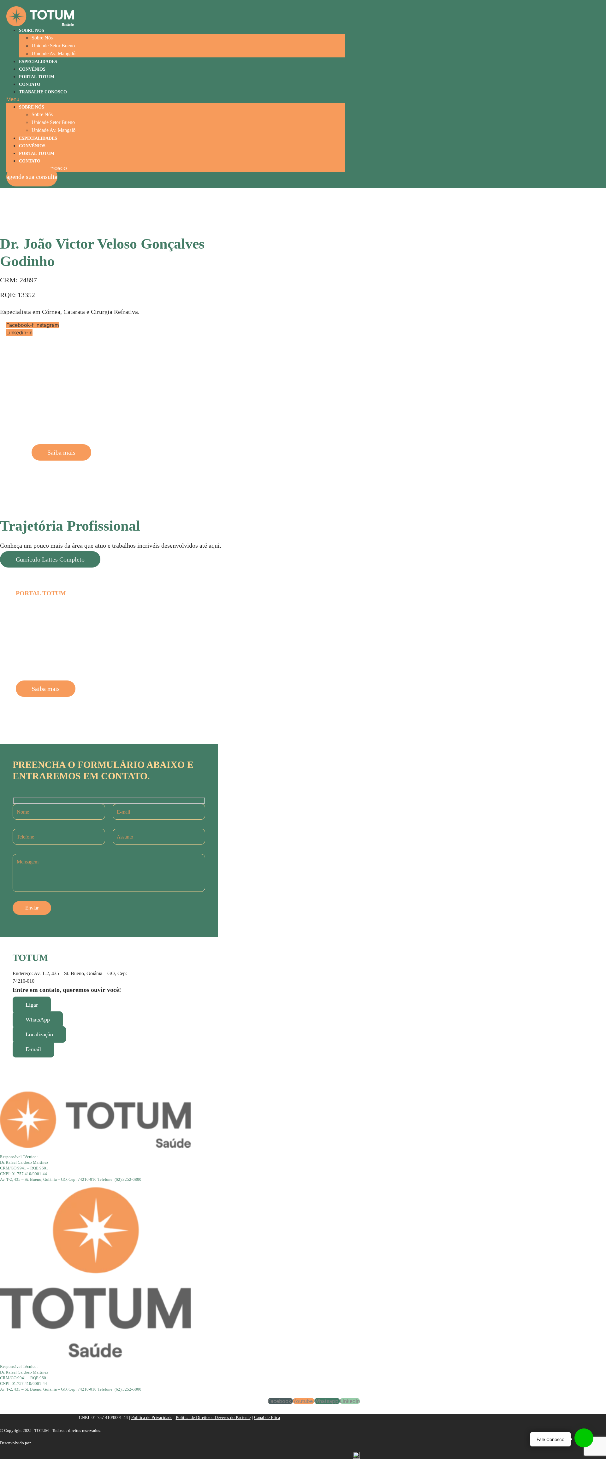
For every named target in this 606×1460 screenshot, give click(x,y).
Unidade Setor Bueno (53, 45)
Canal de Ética (267, 1417)
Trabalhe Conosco (43, 92)
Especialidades (38, 61)
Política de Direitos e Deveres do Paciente (213, 1417)
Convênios (32, 69)
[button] (175, 99)
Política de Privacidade (151, 1417)
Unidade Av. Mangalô (53, 53)
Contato (29, 84)
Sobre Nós (31, 30)
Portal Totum (36, 76)
